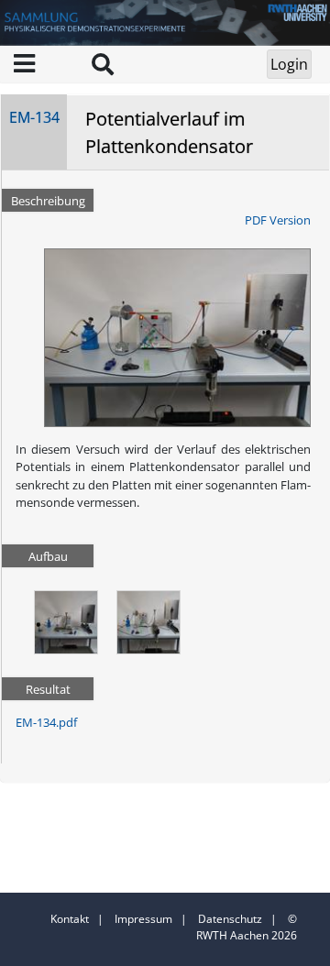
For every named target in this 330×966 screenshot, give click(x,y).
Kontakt (69, 919)
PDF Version (278, 220)
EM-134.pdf (46, 722)
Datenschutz (230, 919)
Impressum (143, 919)
